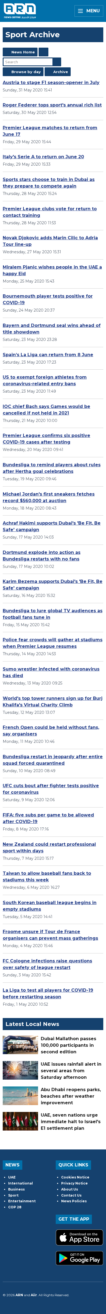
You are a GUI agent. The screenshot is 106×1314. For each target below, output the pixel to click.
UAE (11, 1177)
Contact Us (71, 1195)
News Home (23, 52)
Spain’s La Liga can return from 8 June (48, 354)
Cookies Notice (75, 1177)
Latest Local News (32, 1024)
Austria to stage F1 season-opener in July (51, 82)
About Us (69, 1189)
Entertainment (22, 1201)
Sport (13, 1195)
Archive (60, 72)
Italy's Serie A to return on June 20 (43, 156)
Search (56, 61)
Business (16, 1189)
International (20, 1183)
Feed (43, 52)
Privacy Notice (74, 1183)
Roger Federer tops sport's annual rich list (52, 105)
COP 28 (14, 1207)
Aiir (34, 1295)
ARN (19, 1295)
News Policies (74, 1201)
